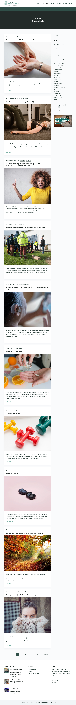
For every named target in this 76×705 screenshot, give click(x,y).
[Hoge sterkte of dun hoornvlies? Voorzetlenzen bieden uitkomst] (6, 681)
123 (37, 654)
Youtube (56, 111)
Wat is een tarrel (12, 473)
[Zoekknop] (70, 35)
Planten (56, 85)
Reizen (65, 3)
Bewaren (56, 46)
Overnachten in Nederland (34, 9)
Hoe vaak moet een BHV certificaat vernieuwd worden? (25, 227)
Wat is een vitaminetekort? (15, 351)
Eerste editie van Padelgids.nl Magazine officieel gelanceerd (15, 690)
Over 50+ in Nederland (34, 673)
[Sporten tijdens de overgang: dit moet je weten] (27, 122)
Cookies (30, 671)
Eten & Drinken (58, 60)
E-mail (55, 56)
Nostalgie (58, 3)
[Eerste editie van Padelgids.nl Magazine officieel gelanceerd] (6, 690)
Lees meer (9, 90)
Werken (72, 9)
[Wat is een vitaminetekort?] (27, 371)
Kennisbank (56, 9)
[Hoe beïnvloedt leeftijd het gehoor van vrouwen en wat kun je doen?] (27, 309)
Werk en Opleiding (59, 105)
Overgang (28, 98)
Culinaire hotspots (9, 9)
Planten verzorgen (58, 87)
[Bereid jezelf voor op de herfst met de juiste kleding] (27, 553)
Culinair (33, 3)
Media (52, 3)
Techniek (56, 101)
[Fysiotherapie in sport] (27, 433)
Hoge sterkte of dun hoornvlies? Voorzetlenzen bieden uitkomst (16, 681)
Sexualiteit (56, 97)
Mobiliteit (56, 77)
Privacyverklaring (32, 669)
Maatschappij (57, 73)
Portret (67, 9)
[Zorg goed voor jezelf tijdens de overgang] (27, 615)
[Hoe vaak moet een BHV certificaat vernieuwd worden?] (27, 247)
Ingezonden (49, 9)
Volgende (45, 654)
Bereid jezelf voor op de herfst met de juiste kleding (24, 533)
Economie (56, 58)
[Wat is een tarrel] (27, 493)
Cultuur (39, 3)
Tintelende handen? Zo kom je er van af (20, 40)
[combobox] (61, 35)
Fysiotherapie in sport (13, 413)
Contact (54, 682)
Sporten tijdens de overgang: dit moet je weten (22, 102)
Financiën (56, 62)
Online (55, 81)
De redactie (55, 680)
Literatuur (56, 71)
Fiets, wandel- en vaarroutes (21, 9)
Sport (55, 99)
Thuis (55, 103)
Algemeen (44, 9)
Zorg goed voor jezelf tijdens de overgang (21, 595)
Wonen (70, 3)
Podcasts (62, 9)
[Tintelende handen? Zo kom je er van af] (27, 60)
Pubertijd (56, 93)
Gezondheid (46, 3)
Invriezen (56, 67)
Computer (56, 48)
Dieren (55, 54)
